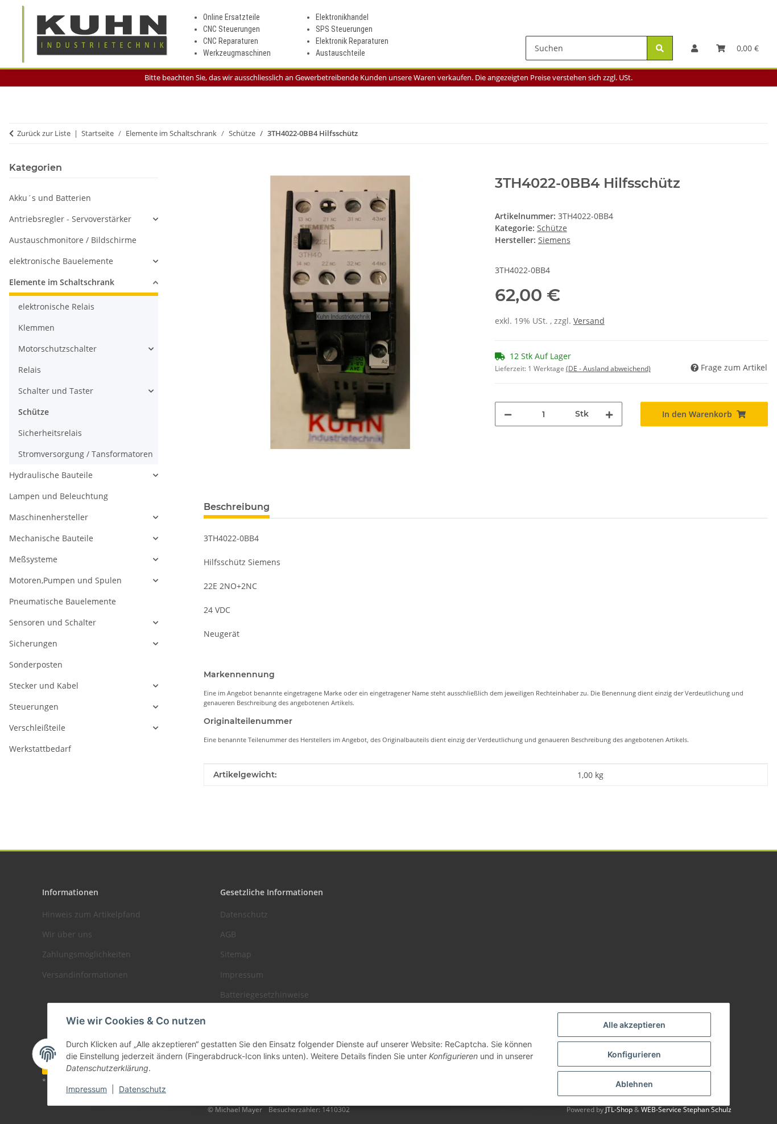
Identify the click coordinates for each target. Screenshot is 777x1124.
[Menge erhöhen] (609, 414)
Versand (589, 320)
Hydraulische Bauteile (51, 475)
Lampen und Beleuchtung (58, 496)
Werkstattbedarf (40, 748)
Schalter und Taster (55, 390)
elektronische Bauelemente (61, 261)
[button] (694, 48)
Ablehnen (634, 1084)
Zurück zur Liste (44, 133)
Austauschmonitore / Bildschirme (73, 239)
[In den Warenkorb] (213, 169)
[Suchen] (660, 48)
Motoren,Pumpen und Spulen (65, 580)
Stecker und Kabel (43, 685)
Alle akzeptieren (634, 1025)
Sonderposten (36, 664)
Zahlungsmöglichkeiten (86, 954)
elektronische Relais (56, 306)
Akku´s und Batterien (50, 197)
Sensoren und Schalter (52, 622)
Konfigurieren (634, 1054)
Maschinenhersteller (48, 517)
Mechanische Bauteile (51, 538)
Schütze (552, 228)
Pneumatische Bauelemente (62, 601)
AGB (228, 934)
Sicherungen (33, 643)
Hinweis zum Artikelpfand (91, 914)
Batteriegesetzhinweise (264, 994)
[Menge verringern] (507, 414)
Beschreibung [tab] (237, 506)
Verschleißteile (37, 727)
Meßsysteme (33, 559)
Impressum (86, 1089)
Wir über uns (67, 934)
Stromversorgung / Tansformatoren (85, 453)
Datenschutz (142, 1089)
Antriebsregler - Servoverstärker (70, 218)
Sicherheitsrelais (50, 432)
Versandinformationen (85, 974)
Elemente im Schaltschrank (61, 282)
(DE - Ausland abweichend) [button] (608, 368)
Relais (29, 369)
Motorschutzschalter (57, 348)
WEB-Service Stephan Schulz (686, 1109)
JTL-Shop (619, 1109)
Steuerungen (34, 706)
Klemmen (36, 327)
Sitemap (235, 954)
